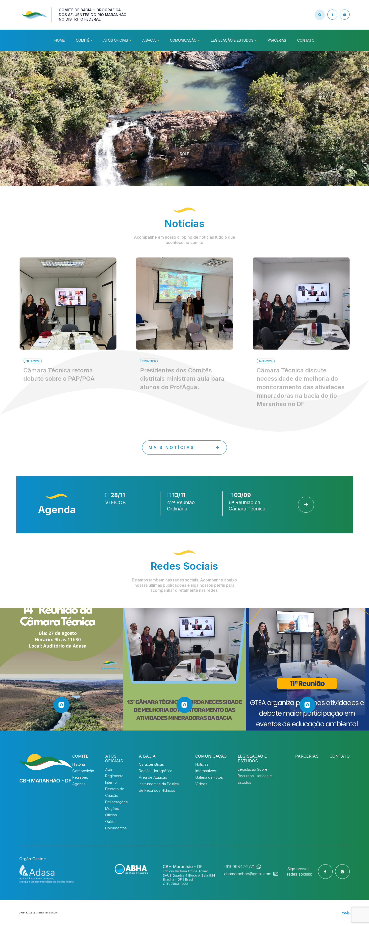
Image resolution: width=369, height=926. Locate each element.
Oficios (111, 815)
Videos (201, 784)
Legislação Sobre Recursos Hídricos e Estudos (255, 775)
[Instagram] (345, 15)
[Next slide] (306, 505)
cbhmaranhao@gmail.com (247, 873)
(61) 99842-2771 (239, 866)
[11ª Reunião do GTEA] (307, 669)
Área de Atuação (153, 777)
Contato (306, 40)
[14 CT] (61, 669)
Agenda (79, 784)
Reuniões (80, 777)
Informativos (205, 771)
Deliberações (116, 802)
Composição (83, 771)
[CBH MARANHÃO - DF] (45, 762)
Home (59, 40)
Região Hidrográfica (155, 771)
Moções (112, 808)
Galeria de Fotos (209, 777)
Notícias (202, 764)
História (78, 764)
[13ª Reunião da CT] (184, 669)
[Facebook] (332, 15)
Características (151, 764)
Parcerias (277, 40)
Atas (109, 769)
